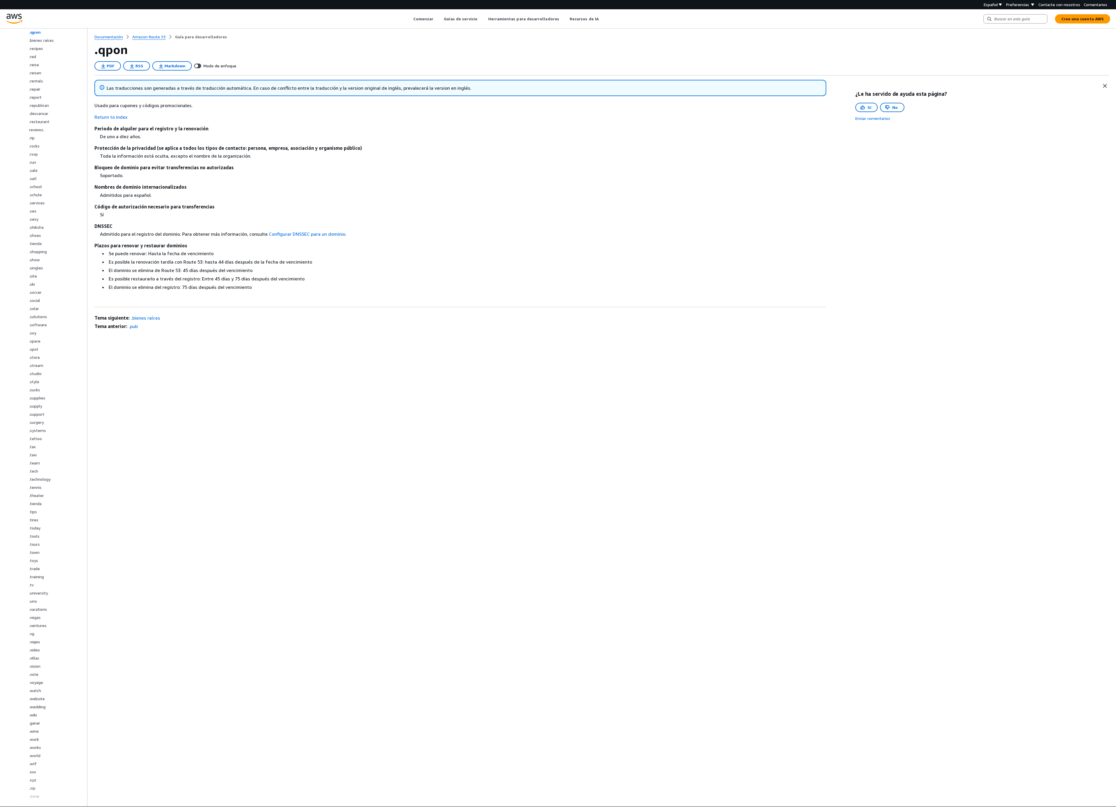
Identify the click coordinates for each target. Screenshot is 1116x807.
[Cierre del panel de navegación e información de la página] (1105, 86)
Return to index (111, 117)
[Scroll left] (408, 19)
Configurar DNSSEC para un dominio (307, 234)
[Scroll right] (603, 19)
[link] (201, 37)
